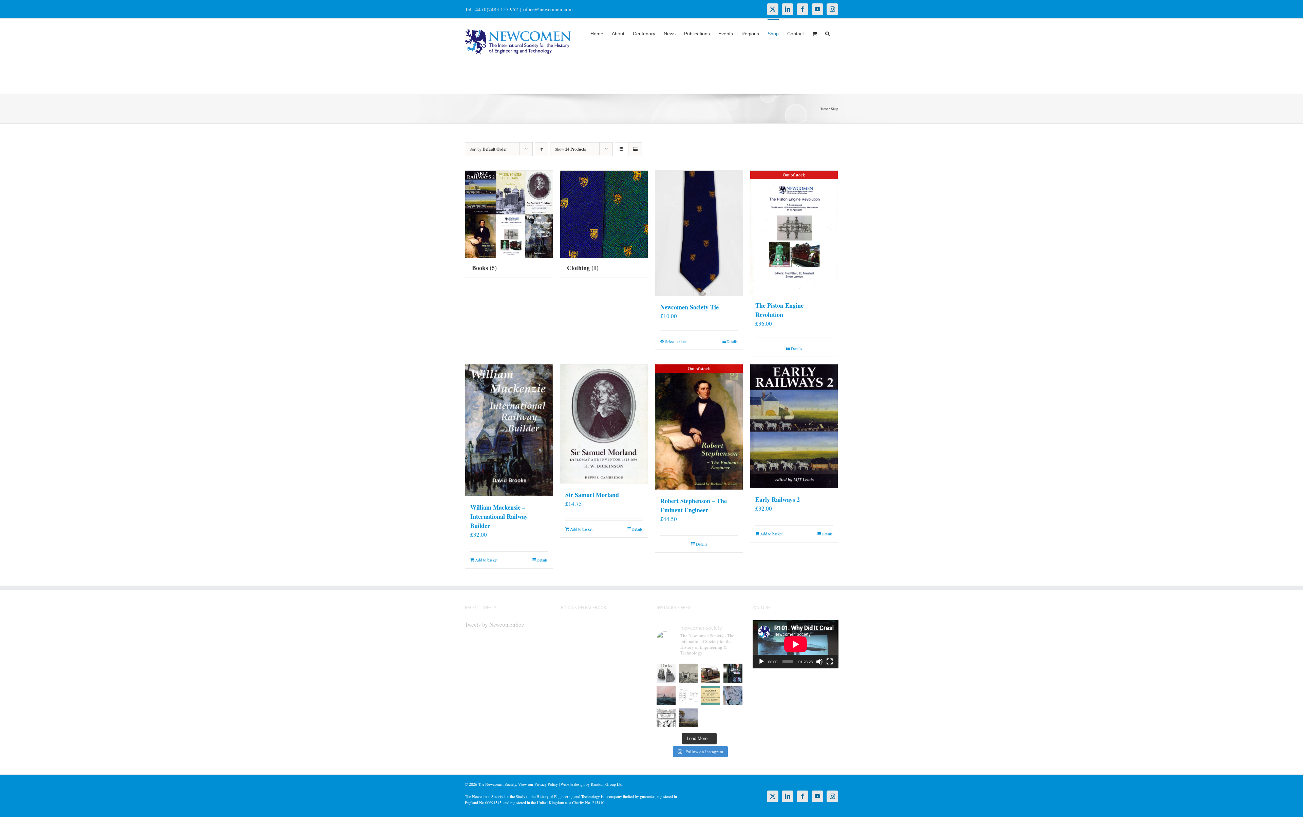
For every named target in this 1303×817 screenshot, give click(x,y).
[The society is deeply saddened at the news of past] (732, 673)
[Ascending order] (541, 149)
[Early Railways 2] (794, 426)
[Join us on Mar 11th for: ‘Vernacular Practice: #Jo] (666, 717)
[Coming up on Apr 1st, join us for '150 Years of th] (688, 695)
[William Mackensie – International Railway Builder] (509, 430)
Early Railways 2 (777, 499)
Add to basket (486, 560)
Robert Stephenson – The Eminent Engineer (693, 505)
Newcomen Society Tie (689, 307)
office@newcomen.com (548, 9)
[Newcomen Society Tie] (699, 233)
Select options (676, 341)
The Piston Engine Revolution (779, 310)
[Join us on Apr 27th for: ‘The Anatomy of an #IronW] (710, 673)
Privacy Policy (546, 784)
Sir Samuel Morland (592, 494)
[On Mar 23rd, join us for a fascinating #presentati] (710, 695)
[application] (795, 644)
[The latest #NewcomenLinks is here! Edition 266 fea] (666, 673)
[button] (827, 33)
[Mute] (819, 661)
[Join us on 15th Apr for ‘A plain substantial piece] (666, 695)
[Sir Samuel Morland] (604, 423)
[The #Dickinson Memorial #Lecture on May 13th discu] (688, 673)
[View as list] (635, 149)
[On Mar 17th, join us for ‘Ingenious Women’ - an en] (732, 695)
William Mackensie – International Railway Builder (499, 516)
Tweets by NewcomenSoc (494, 624)
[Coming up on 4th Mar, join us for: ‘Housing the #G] (688, 717)
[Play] (761, 661)
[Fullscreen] (829, 661)
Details (732, 341)
